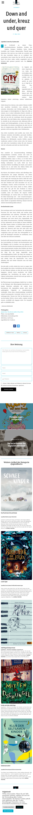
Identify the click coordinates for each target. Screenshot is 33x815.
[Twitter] (18, 326)
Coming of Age (10, 332)
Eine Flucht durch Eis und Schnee (9, 513)
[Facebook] (14, 326)
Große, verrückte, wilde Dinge (8, 705)
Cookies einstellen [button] (8, 807)
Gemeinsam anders (5, 765)
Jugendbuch (16, 7)
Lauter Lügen (4, 581)
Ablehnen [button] (19, 807)
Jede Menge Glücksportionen (8, 648)
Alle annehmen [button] (8, 811)
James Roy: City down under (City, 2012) (12, 312)
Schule (25, 332)
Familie (18, 332)
